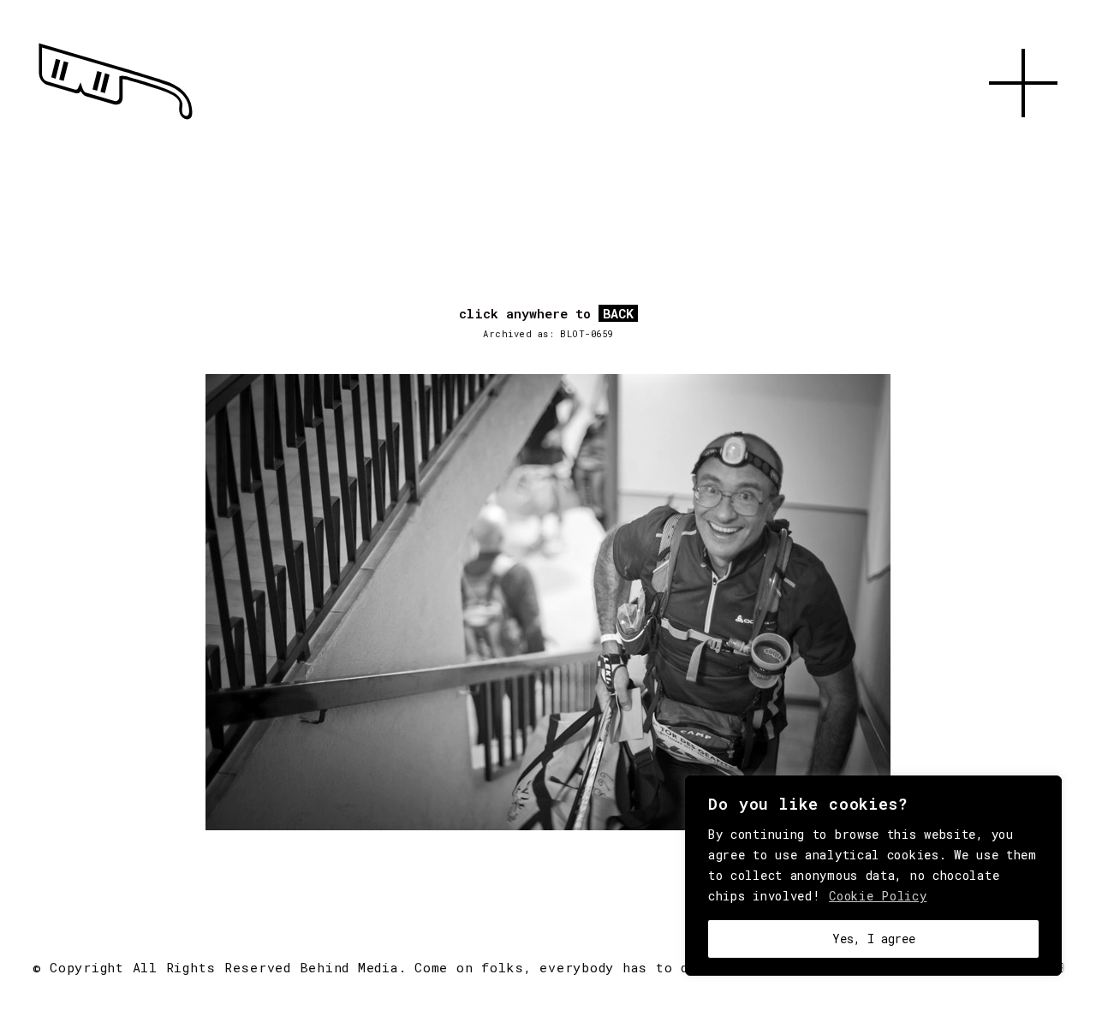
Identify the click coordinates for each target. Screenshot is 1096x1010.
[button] (1023, 137)
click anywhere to (546, 314)
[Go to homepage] (116, 120)
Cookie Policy (877, 896)
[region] (873, 875)
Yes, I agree (873, 938)
